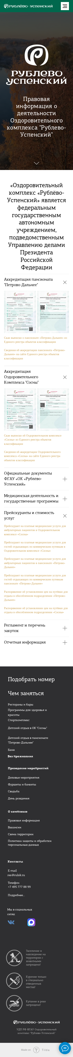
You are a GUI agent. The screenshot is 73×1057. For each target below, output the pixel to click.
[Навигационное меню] (65, 6)
